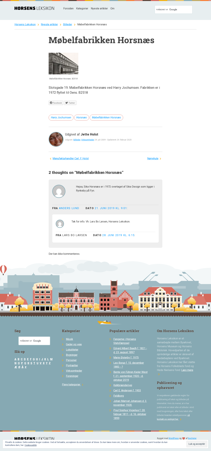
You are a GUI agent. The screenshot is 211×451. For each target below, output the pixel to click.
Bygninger (71, 354)
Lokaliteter (72, 349)
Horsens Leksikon (25, 24)
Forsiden (68, 8)
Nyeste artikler (99, 8)
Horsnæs (81, 117)
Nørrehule (152, 158)
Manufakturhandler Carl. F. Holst (71, 158)
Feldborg (118, 395)
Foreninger (72, 376)
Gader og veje (74, 344)
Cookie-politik (31, 445)
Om (112, 8)
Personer (71, 360)
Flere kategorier (73, 384)
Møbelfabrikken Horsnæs (106, 117)
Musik (69, 339)
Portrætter (72, 365)
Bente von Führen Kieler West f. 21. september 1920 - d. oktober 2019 (130, 376)
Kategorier (82, 8)
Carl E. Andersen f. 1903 (127, 390)
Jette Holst (89, 134)
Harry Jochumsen (61, 117)
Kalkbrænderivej (122, 385)
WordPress (174, 438)
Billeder (67, 24)
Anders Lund (69, 208)
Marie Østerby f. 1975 (126, 357)
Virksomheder (87, 140)
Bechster (192, 438)
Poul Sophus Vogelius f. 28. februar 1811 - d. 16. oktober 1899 (129, 414)
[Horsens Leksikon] (34, 9)
